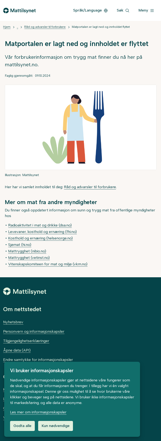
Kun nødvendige (56, 425)
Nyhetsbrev (13, 322)
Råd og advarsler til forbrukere (45, 27)
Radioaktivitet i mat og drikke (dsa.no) (40, 225)
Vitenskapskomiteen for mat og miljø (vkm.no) (47, 264)
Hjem (6, 27)
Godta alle (22, 425)
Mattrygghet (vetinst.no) (29, 257)
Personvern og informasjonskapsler (33, 331)
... (17, 27)
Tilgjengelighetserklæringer (26, 341)
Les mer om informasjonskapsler (38, 412)
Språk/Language (87, 10)
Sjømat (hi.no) (19, 244)
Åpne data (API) (17, 350)
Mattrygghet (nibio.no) (27, 251)
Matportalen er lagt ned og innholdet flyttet (101, 27)
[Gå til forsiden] (19, 10)
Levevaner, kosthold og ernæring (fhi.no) (42, 231)
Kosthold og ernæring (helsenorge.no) (40, 238)
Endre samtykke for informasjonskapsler (38, 359)
